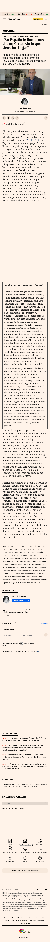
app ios (25, 861)
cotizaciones (10, 861)
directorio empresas (40, 852)
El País (45, 24)
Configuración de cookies (37, 918)
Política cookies (23, 918)
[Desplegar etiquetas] (46, 635)
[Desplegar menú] (4, 19)
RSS (34, 920)
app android (40, 861)
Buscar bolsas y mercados (14, 797)
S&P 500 (21, 14)
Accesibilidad (24, 920)
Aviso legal (14, 918)
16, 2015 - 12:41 (27, 112)
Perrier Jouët (33, 140)
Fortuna (8, 30)
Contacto (7, 918)
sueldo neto (40, 844)
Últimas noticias (10, 734)
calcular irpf (10, 844)
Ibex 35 (6, 14)
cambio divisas (25, 852)
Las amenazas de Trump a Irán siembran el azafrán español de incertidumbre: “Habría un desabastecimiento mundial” (23, 747)
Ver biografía (18, 600)
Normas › (44, 623)
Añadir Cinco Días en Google (15, 124)
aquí (37, 651)
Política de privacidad (12, 920)
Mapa (31, 920)
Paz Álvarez (25, 108)
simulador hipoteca (25, 844)
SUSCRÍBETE (38, 19)
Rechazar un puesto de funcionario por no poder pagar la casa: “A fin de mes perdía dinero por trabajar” (24, 757)
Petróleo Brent (40, 14)
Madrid (29, 635)
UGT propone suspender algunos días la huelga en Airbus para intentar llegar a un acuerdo (24, 739)
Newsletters (40, 920)
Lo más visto (7, 779)
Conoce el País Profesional (25, 870)
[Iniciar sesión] (46, 19)
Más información (7, 646)
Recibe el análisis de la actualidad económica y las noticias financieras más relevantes (22, 611)
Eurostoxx (13, 808)
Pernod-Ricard (19, 635)
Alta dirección (7, 635)
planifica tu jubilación (10, 852)
